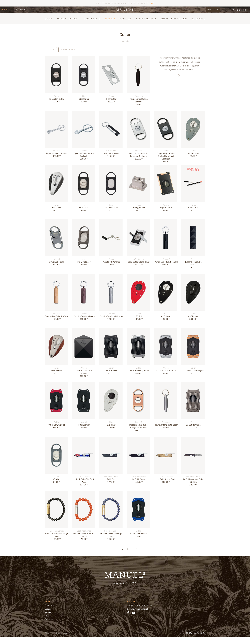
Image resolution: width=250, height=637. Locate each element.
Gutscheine (198, 19)
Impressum (62, 633)
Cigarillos (126, 19)
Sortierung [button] (67, 50)
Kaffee (48, 612)
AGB (47, 633)
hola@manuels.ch (139, 609)
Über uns (50, 605)
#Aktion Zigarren (146, 19)
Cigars (6, 10)
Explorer (49, 619)
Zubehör (125, 41)
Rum (47, 615)
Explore (21, 10)
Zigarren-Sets (92, 19)
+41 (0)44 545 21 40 (140, 605)
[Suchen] (225, 9)
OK (152, 3)
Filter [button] (51, 50)
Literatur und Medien (174, 19)
